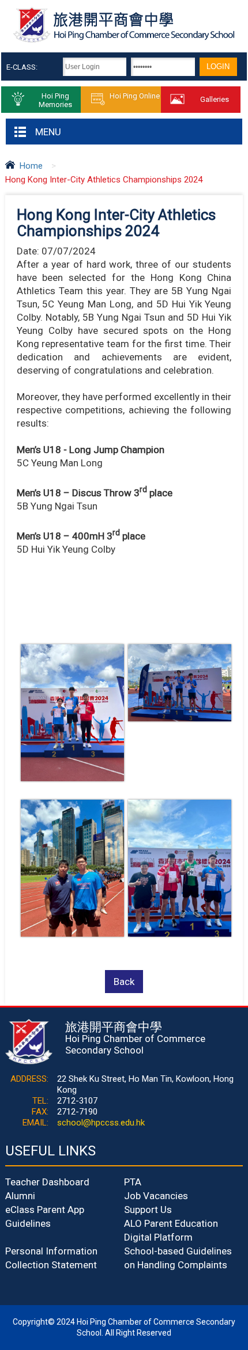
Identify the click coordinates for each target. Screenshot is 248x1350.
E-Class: (21, 67)
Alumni (20, 1195)
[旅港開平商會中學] (123, 41)
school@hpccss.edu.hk (101, 1122)
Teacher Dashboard (47, 1182)
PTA (132, 1182)
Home (31, 166)
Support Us (148, 1209)
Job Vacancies (156, 1195)
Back (124, 981)
